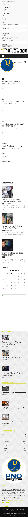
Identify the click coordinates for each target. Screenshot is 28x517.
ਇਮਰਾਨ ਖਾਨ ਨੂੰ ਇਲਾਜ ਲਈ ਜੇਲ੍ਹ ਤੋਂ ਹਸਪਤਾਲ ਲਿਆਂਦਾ (12, 254)
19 (3, 285)
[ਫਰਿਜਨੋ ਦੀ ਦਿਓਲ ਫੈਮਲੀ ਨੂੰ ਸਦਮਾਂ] (14, 138)
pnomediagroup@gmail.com (15, 500)
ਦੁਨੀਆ (3, 230)
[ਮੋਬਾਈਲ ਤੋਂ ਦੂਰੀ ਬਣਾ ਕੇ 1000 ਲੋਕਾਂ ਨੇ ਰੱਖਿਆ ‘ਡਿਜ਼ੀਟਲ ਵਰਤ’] (14, 94)
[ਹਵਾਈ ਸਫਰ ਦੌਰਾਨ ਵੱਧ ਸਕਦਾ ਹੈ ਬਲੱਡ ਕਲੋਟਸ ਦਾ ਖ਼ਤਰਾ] (14, 417)
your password (5, 33)
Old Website (6, 16)
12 (3, 282)
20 (7, 285)
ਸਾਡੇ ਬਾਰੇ (5, 11)
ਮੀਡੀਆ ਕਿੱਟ (6, 13)
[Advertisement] (13, 171)
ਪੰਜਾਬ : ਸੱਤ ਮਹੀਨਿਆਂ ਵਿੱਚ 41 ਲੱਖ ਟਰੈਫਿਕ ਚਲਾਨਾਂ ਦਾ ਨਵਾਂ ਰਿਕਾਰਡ (12, 201)
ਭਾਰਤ (3, 78)
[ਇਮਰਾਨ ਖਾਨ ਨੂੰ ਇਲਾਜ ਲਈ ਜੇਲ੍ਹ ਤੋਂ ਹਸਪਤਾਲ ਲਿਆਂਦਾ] (14, 245)
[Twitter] (5, 19)
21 (11, 285)
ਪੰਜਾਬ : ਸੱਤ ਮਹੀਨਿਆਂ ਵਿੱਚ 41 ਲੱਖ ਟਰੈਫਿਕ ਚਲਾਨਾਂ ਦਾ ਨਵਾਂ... (12, 343)
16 (18, 282)
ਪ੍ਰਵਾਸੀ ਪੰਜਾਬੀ (4, 143)
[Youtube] (7, 19)
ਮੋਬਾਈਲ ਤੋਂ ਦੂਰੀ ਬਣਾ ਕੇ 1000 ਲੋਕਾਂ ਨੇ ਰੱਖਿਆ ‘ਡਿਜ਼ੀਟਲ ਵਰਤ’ (13, 103)
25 (24, 285)
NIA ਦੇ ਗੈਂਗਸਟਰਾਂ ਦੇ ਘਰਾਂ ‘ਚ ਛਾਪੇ (12, 81)
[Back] (2, 21)
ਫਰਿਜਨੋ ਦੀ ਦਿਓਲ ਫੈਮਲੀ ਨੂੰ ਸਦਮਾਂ (12, 146)
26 (3, 288)
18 (24, 282)
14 (11, 282)
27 (7, 288)
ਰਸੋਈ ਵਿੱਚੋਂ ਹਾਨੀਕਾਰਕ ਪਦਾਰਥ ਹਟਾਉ (13, 408)
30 (18, 288)
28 (11, 288)
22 (15, 285)
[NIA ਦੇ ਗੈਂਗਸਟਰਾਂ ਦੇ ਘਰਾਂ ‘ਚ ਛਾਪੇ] (14, 73)
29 (15, 288)
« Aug (3, 291)
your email (4, 44)
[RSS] (4, 19)
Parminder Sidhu (5, 83)
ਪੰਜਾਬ (3, 99)
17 (21, 282)
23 (18, 285)
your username (5, 28)
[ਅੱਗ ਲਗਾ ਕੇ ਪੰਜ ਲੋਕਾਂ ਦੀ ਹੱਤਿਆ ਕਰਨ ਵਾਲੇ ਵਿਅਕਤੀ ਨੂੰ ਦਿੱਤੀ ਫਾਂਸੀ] (14, 218)
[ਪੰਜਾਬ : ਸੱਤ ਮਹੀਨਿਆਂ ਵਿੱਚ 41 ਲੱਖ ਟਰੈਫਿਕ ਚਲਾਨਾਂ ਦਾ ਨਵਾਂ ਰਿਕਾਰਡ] (14, 192)
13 (7, 282)
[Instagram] (3, 19)
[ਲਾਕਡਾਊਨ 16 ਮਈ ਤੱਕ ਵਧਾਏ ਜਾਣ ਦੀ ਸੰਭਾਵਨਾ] (14, 388)
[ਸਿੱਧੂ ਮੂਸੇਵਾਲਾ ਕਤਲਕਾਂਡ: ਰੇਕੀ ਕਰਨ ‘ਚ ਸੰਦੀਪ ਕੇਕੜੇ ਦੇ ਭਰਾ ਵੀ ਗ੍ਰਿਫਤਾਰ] (14, 116)
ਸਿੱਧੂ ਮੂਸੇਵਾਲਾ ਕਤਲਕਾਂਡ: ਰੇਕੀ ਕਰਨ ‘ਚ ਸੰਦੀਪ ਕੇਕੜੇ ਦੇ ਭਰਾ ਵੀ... (13, 125)
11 (24, 279)
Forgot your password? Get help (10, 37)
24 (21, 285)
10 (21, 279)
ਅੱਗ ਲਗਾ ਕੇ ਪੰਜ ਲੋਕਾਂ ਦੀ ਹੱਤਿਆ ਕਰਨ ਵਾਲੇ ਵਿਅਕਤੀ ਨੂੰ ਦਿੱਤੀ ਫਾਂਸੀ (13, 227)
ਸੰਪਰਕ (4, 9)
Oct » (6, 291)
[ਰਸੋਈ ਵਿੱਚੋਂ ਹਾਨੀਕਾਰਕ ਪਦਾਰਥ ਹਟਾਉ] (14, 403)
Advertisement (6, 7)
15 (15, 282)
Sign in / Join (6, 4)
